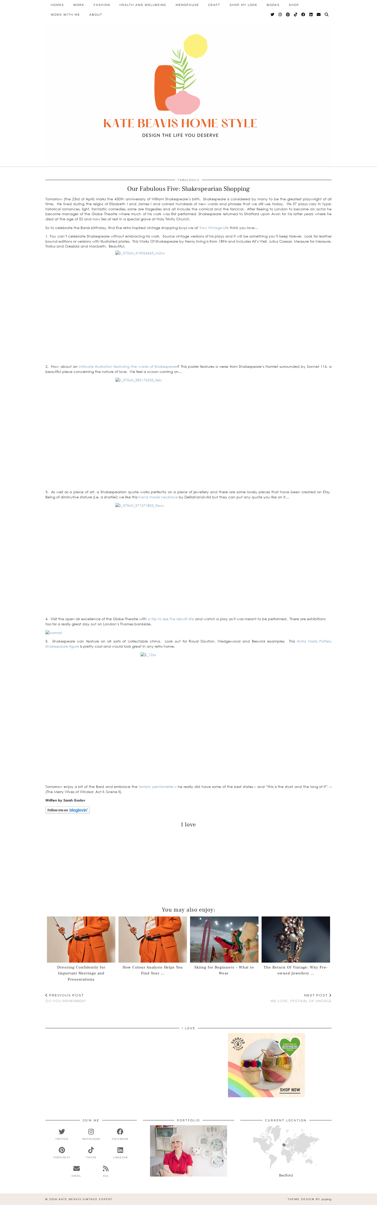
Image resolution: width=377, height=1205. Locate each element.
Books (273, 5)
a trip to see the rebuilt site (171, 619)
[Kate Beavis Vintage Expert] (188, 88)
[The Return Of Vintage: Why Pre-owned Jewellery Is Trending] (296, 939)
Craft (214, 5)
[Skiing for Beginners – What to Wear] (224, 939)
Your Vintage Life (214, 227)
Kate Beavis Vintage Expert (85, 1199)
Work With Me (65, 14)
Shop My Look (243, 5)
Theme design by (310, 1199)
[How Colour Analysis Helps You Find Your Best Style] (152, 939)
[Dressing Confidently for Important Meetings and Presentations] (81, 939)
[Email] (319, 14)
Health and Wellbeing (143, 5)
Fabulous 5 (188, 180)
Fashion (102, 5)
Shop (294, 5)
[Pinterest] (288, 14)
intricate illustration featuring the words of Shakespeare (127, 366)
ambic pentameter (157, 786)
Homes (57, 5)
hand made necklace (158, 497)
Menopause (187, 5)
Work (78, 5)
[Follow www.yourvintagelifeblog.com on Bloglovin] (67, 812)
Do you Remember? (65, 998)
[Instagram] (280, 14)
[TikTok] (296, 14)
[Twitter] (273, 14)
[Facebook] (303, 14)
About (95, 14)
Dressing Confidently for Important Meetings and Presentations (81, 973)
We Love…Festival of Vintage (301, 998)
